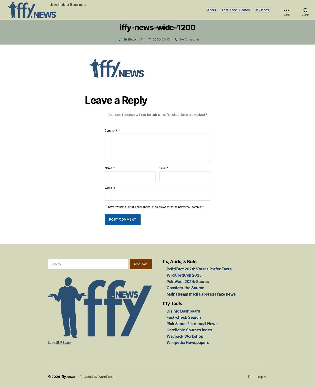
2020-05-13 (161, 39)
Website (110, 188)
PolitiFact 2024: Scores (188, 281)
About (211, 10)
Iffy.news (68, 377)
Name (110, 168)
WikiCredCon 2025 (184, 275)
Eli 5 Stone (63, 342)
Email (163, 168)
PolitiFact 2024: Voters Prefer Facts (199, 269)
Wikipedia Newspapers (188, 342)
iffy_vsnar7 (135, 39)
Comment (112, 130)
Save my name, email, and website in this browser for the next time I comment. (156, 207)
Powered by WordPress (96, 377)
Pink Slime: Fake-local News (192, 323)
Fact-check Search (236, 10)
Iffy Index (262, 10)
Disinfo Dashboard (183, 311)
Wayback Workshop (185, 336)
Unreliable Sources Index (189, 330)
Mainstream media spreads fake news (201, 294)
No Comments (189, 39)
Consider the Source (185, 288)
